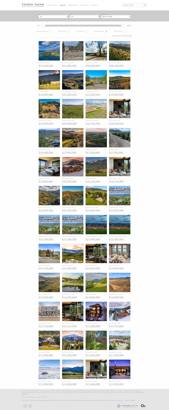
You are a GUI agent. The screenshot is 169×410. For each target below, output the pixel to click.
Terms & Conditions (130, 400)
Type (71, 14)
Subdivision (104, 14)
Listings (63, 5)
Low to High (80, 31)
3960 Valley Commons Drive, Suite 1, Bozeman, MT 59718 (92, 400)
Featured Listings (42, 31)
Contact (94, 5)
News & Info (84, 5)
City (40, 14)
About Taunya (52, 5)
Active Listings (99, 31)
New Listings (62, 31)
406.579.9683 (53, 400)
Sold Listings (118, 31)
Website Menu (73, 5)
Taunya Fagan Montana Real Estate (39, 400)
